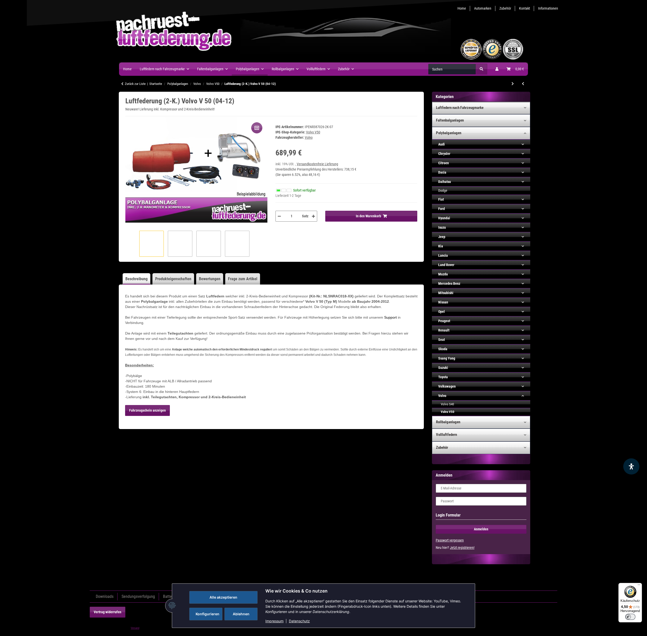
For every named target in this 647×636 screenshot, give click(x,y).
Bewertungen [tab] (209, 278)
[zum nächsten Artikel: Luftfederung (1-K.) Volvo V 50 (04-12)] (512, 83)
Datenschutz (299, 621)
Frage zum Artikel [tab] (242, 278)
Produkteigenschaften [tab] (173, 278)
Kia (440, 246)
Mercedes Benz (449, 283)
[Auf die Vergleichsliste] (256, 127)
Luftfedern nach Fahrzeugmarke (459, 107)
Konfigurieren (207, 614)
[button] (496, 69)
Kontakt (524, 8)
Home (461, 8)
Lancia (443, 255)
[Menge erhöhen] (313, 216)
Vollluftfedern (446, 434)
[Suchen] (481, 69)
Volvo (442, 396)
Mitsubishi (445, 293)
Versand (135, 628)
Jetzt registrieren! (462, 548)
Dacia (442, 172)
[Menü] (639, 586)
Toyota (443, 377)
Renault (443, 330)
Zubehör (505, 8)
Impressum (274, 621)
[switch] (630, 617)
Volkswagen (447, 386)
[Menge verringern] (279, 216)
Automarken (482, 8)
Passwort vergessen (450, 540)
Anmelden (481, 529)
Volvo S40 (447, 404)
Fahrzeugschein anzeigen (147, 410)
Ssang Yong (446, 358)
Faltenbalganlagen (450, 120)
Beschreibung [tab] (136, 278)
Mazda (443, 274)
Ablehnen (241, 614)
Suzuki (443, 368)
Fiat (441, 199)
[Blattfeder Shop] (295, 49)
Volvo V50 (313, 132)
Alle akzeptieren (223, 597)
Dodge (442, 191)
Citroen (443, 163)
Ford (441, 209)
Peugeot (444, 321)
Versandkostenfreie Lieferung (317, 164)
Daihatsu (444, 182)
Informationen (548, 8)
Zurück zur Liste (135, 84)
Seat (441, 340)
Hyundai (444, 218)
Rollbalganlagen (448, 422)
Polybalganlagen (448, 133)
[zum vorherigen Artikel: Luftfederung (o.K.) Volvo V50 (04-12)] (523, 83)
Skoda (442, 349)
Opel (441, 312)
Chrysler (444, 154)
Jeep (441, 237)
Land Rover (446, 265)
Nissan (443, 302)
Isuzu (442, 227)
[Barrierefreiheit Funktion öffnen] (631, 466)
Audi (441, 144)
